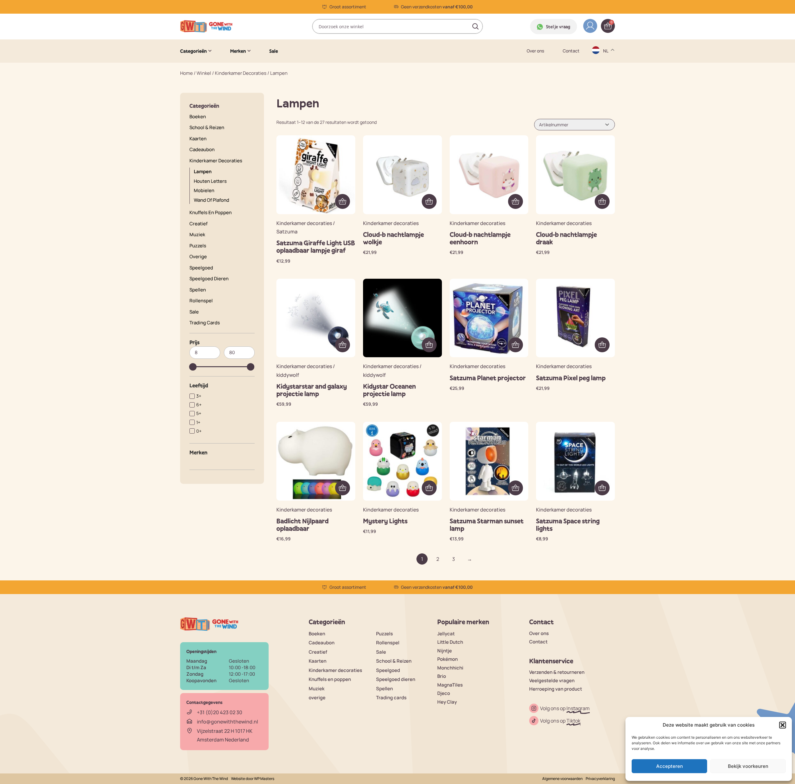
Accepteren (669, 766)
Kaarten (198, 138)
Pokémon (447, 659)
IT (605, 107)
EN (606, 71)
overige (198, 256)
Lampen (202, 171)
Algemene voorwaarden (562, 778)
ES (606, 83)
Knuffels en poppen (210, 212)
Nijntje (444, 650)
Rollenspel (201, 300)
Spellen (197, 289)
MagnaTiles (450, 685)
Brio (441, 676)
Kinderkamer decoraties (240, 73)
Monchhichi (450, 668)
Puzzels (197, 245)
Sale (194, 312)
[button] (782, 725)
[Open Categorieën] (209, 51)
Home (186, 73)
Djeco (443, 693)
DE (606, 59)
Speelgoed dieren (209, 278)
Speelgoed (201, 267)
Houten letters (210, 181)
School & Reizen (206, 127)
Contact (571, 51)
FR (606, 95)
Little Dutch (450, 642)
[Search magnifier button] (475, 26)
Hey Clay (447, 702)
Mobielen (204, 190)
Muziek (197, 234)
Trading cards (204, 322)
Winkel (204, 73)
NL (606, 120)
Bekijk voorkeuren (748, 766)
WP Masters (264, 778)
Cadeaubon (202, 149)
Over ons (535, 51)
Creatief (198, 223)
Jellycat (446, 633)
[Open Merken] (249, 51)
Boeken (197, 116)
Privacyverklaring (600, 778)
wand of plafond (211, 200)
